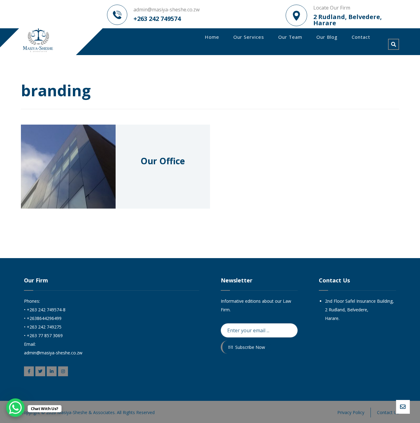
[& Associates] (37, 40)
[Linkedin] (52, 371)
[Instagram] (63, 371)
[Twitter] (40, 371)
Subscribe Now (250, 347)
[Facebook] (29, 371)
